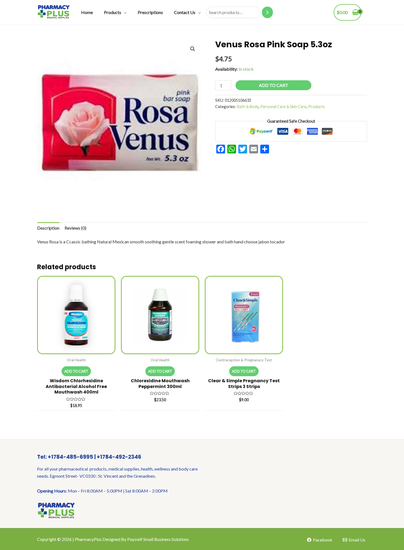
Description (48, 227)
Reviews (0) (75, 227)
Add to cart (273, 85)
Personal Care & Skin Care (283, 106)
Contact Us (184, 12)
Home (87, 12)
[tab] (48, 228)
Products (112, 12)
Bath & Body (248, 106)
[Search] (267, 12)
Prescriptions (150, 12)
